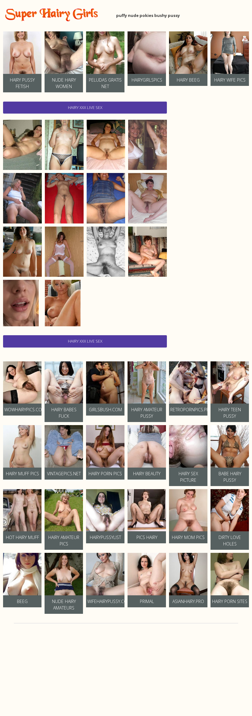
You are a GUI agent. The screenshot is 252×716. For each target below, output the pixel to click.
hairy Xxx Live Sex (85, 107)
